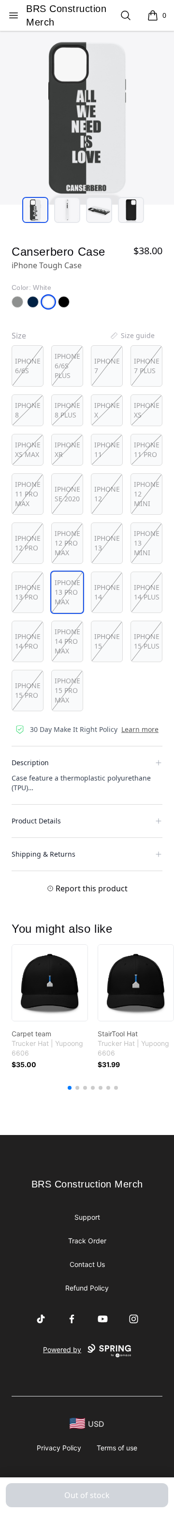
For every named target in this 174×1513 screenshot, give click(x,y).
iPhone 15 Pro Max (67, 690)
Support (87, 1217)
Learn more (140, 729)
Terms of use (117, 1448)
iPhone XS (147, 410)
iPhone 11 (107, 449)
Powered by (62, 1349)
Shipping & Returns (43, 854)
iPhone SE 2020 (67, 493)
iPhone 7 (107, 365)
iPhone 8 (28, 410)
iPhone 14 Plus (147, 592)
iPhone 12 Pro (28, 543)
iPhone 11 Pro (147, 449)
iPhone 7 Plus (147, 365)
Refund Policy (87, 1288)
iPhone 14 (107, 592)
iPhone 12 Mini (147, 494)
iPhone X (107, 410)
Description (30, 762)
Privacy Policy (59, 1448)
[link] (49, 983)
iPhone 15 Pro (28, 690)
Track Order (87, 1241)
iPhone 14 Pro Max (67, 641)
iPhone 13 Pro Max (67, 592)
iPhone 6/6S (28, 365)
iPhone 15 (107, 641)
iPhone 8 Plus (67, 410)
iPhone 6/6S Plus (67, 366)
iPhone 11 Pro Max (28, 494)
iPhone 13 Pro (28, 592)
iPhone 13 (107, 543)
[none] (132, 335)
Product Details (36, 820)
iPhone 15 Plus (147, 641)
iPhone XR (67, 449)
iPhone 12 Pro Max (67, 543)
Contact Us (87, 1264)
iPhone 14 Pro (28, 641)
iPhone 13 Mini (147, 543)
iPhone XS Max (28, 449)
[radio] (28, 366)
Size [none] (19, 335)
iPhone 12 (107, 493)
